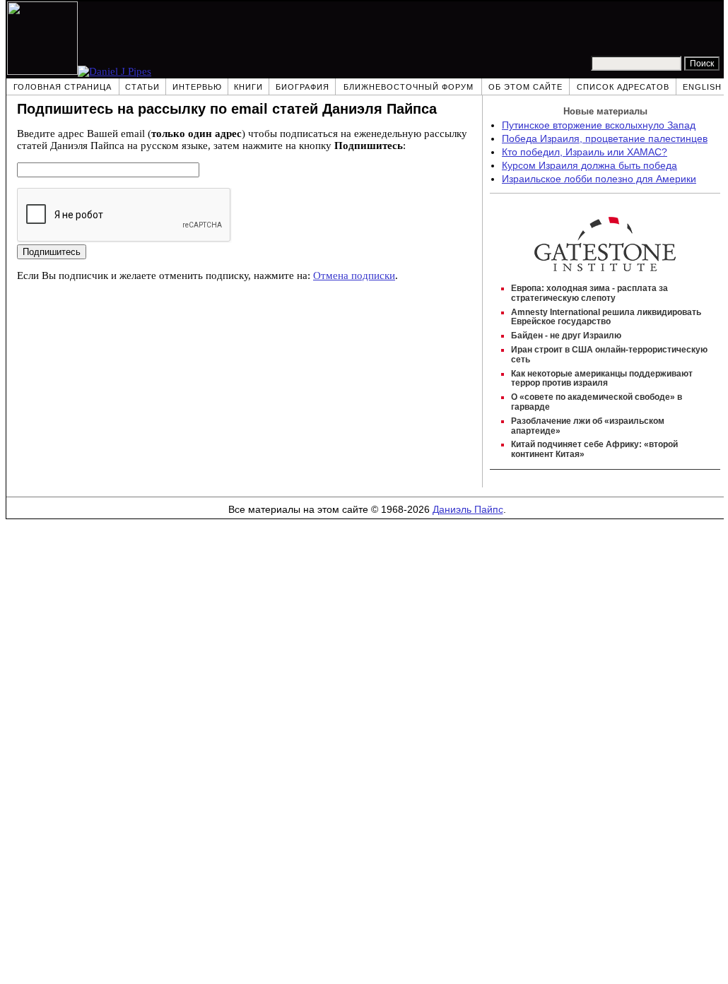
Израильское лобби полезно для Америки (599, 179)
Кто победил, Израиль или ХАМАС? (584, 152)
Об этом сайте (525, 87)
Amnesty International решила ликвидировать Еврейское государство (606, 317)
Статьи (142, 87)
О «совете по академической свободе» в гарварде (596, 402)
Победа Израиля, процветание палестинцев (605, 139)
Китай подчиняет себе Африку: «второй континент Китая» (594, 449)
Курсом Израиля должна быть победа (589, 165)
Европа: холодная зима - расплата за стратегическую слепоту (589, 293)
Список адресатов (623, 87)
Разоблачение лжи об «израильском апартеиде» (587, 426)
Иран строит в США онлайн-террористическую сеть (609, 354)
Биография (302, 87)
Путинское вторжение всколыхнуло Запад (598, 125)
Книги (248, 87)
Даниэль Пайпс (468, 509)
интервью (197, 87)
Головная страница (62, 87)
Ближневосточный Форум (409, 87)
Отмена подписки (354, 275)
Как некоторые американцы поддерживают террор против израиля (602, 379)
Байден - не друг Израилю (566, 335)
